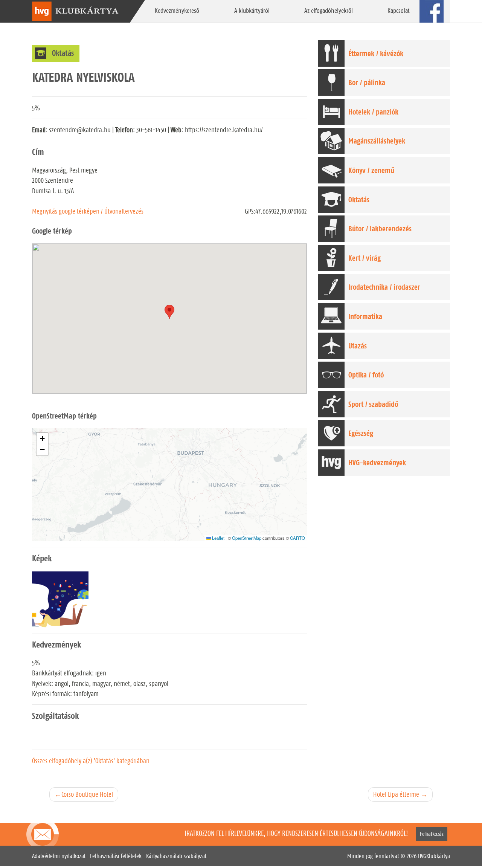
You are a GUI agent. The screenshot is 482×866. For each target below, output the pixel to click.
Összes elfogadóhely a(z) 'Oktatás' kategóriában (90, 761)
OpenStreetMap (246, 538)
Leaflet (217, 538)
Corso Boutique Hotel (87, 794)
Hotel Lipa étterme (396, 794)
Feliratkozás (432, 834)
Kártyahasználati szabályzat (176, 856)
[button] (42, 438)
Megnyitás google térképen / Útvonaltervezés (87, 211)
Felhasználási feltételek (116, 856)
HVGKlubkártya (434, 856)
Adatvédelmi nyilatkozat (58, 856)
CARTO (297, 538)
